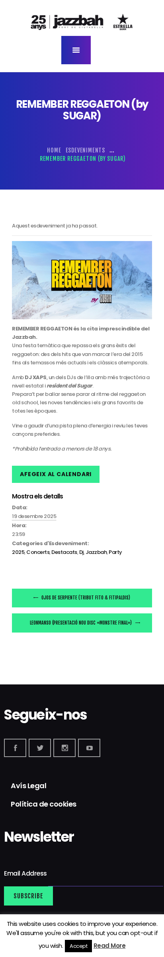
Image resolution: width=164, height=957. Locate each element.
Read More (110, 945)
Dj (81, 552)
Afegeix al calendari (56, 474)
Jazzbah (96, 552)
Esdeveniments (85, 150)
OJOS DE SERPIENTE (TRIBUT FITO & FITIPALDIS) (85, 598)
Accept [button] (78, 946)
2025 (18, 552)
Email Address (26, 873)
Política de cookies (43, 804)
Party (115, 552)
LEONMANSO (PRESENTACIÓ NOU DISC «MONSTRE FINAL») (81, 623)
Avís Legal (28, 786)
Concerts (37, 552)
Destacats (64, 552)
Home (54, 150)
